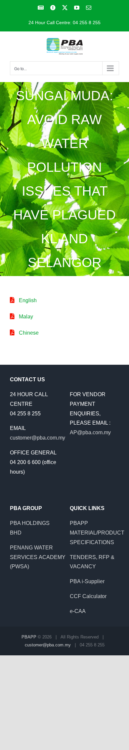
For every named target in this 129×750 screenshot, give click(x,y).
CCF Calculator (88, 596)
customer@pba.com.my (37, 438)
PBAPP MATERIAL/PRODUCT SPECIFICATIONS (97, 532)
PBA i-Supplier (87, 581)
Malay (26, 316)
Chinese (29, 333)
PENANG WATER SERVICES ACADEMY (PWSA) (37, 557)
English (28, 300)
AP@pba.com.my (90, 432)
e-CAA (78, 611)
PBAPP (29, 636)
